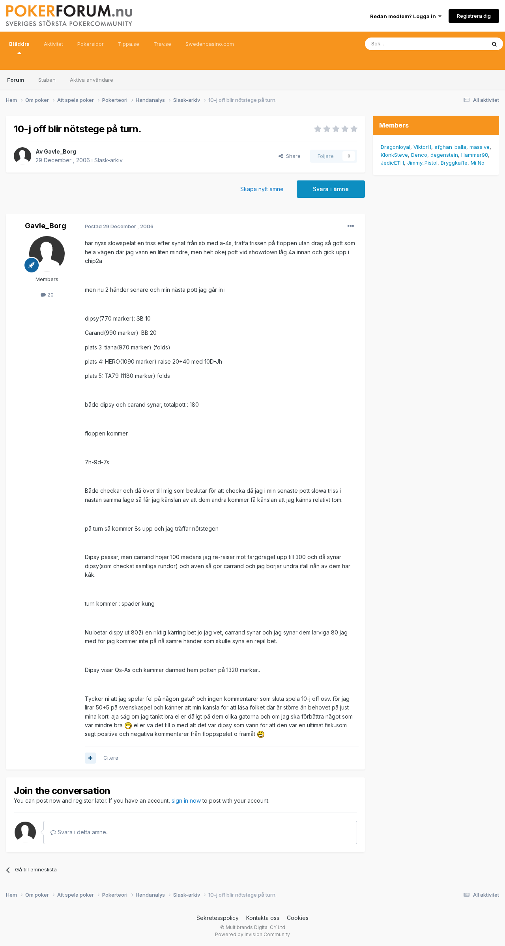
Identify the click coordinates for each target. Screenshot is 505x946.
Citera (110, 758)
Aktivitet (53, 44)
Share (292, 156)
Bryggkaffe (454, 163)
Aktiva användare (91, 80)
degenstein (444, 155)
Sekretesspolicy (217, 917)
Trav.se (162, 44)
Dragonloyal (395, 147)
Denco (419, 155)
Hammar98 (474, 155)
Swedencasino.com (209, 44)
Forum (15, 80)
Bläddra (19, 44)
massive (479, 147)
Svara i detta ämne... (83, 832)
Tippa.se (128, 44)
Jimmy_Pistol (422, 163)
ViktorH (422, 147)
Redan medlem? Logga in (404, 16)
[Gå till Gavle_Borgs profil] (22, 156)
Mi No (477, 163)
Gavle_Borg (60, 151)
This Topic (462, 44)
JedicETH (392, 163)
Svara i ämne (331, 189)
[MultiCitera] (90, 758)
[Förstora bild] (128, 725)
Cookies (298, 917)
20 (50, 294)
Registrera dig (474, 16)
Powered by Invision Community (252, 934)
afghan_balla (450, 147)
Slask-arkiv (108, 160)
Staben (47, 80)
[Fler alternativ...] (351, 226)
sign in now (186, 800)
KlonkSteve (394, 155)
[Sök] (494, 44)
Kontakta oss (262, 917)
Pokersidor (90, 44)
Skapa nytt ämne (262, 189)
